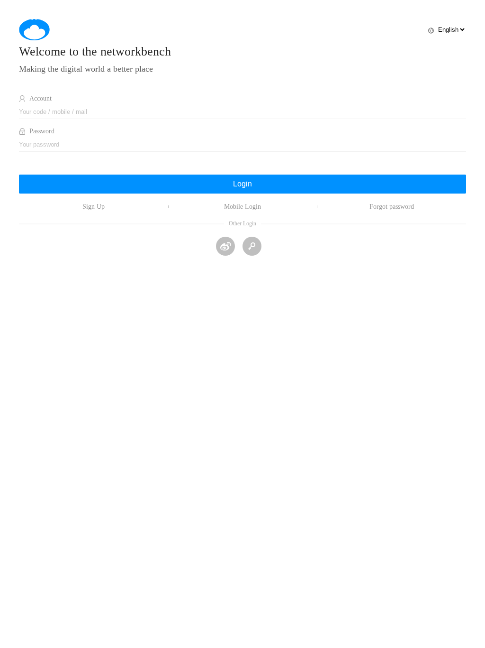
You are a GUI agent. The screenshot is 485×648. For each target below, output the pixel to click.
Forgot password (391, 206)
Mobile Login (242, 206)
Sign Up (93, 206)
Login (242, 184)
